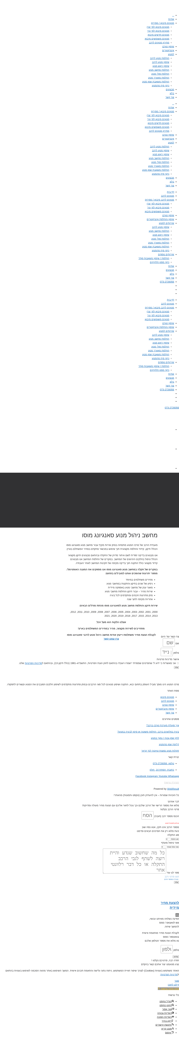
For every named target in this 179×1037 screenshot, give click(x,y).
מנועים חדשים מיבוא (158, 34)
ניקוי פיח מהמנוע (160, 85)
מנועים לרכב (167, 195)
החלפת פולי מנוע (160, 73)
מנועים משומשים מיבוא (157, 38)
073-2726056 (167, 281)
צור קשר (169, 97)
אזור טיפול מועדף (170, 842)
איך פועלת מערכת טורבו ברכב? (162, 725)
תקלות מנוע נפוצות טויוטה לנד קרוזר (160, 750)
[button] (168, 988)
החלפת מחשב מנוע (159, 70)
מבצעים (170, 89)
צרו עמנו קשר (111, 638)
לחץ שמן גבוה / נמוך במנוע (165, 738)
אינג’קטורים (168, 50)
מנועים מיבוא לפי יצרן (158, 27)
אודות (171, 19)
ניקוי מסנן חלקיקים (159, 262)
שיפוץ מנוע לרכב (160, 62)
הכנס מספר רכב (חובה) (166, 816)
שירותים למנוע (166, 223)
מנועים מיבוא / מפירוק (162, 23)
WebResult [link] (173, 788)
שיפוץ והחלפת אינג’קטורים (160, 219)
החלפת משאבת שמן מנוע (155, 81)
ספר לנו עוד (172, 872)
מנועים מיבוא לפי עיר (158, 31)
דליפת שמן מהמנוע (169, 744)
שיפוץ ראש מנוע (161, 66)
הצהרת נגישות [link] (171, 782)
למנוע (171, 54)
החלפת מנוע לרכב (159, 58)
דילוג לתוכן (173, 984)
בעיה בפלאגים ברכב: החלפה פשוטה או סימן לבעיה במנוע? (148, 731)
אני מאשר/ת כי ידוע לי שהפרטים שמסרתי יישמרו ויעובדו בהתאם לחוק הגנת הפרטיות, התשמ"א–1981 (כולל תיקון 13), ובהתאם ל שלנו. (97, 663)
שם (177, 643)
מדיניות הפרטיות (33, 663)
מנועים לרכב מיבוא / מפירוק (159, 199)
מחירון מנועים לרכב (159, 42)
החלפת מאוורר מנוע (158, 77)
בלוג (172, 93)
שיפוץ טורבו (168, 46)
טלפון (176, 652)
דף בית (170, 192)
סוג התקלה (173, 835)
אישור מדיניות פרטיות (168, 659)
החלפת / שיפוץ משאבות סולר (153, 258)
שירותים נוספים (166, 254)
